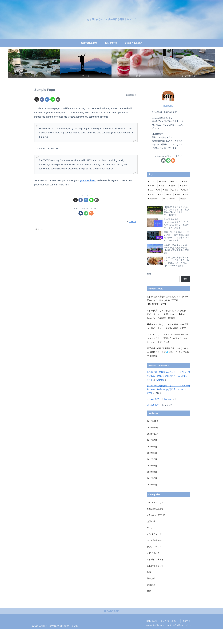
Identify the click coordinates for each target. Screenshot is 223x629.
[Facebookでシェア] (42, 99)
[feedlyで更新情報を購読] (86, 213)
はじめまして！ (154, 399)
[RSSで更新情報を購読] (91, 213)
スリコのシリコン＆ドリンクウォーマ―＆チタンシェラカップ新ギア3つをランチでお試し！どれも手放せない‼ (167, 338)
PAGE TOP (112, 611)
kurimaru (168, 106)
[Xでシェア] (36, 99)
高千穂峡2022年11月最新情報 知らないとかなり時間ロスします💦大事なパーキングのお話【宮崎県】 (168, 352)
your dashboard (88, 180)
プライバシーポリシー (170, 621)
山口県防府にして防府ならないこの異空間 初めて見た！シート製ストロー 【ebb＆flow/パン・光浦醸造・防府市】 (167, 314)
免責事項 (186, 621)
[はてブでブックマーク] (47, 99)
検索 (149, 274)
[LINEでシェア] (52, 99)
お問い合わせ (151, 621)
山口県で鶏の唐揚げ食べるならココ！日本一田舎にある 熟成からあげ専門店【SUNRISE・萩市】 (167, 300)
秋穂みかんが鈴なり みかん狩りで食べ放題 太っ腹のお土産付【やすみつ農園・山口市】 (168, 326)
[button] (58, 99)
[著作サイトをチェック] (80, 213)
